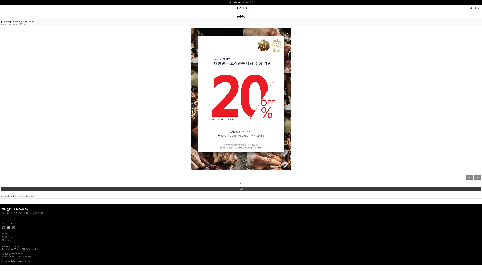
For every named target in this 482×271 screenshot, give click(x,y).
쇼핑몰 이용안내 (7, 240)
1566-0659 (21, 209)
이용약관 (5, 233)
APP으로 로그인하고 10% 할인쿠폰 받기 (241, 2)
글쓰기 (241, 189)
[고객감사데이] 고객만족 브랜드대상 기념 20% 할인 (17, 196)
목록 (241, 183)
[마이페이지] (479, 8)
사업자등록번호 (14, 246)
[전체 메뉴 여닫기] (3, 8)
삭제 (477, 177)
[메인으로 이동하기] (241, 8)
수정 (469, 177)
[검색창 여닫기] (471, 8)
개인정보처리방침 (8, 237)
